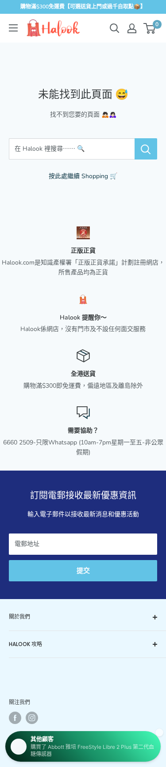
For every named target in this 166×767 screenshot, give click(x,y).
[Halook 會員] (131, 28)
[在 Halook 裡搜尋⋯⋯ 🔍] (146, 149)
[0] (149, 28)
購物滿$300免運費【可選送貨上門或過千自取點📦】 (83, 6)
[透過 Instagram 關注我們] (32, 718)
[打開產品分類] (13, 27)
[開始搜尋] (115, 28)
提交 (83, 570)
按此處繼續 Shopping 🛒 (83, 176)
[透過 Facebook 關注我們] (15, 718)
